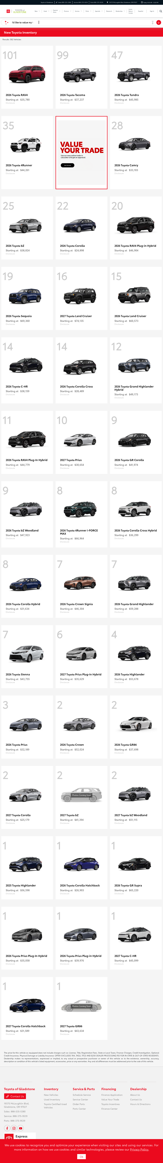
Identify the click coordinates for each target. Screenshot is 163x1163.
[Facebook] (7, 1128)
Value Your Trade (110, 1099)
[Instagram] (14, 1128)
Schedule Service (82, 1094)
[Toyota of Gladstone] (18, 10)
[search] (161, 11)
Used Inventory (52, 1099)
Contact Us (17, 1096)
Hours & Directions (140, 1104)
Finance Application (112, 1094)
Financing (108, 1088)
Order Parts (79, 1104)
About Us (135, 1094)
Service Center (80, 1099)
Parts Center (79, 1108)
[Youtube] (20, 1128)
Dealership (138, 1088)
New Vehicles (51, 1094)
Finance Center (109, 1108)
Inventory (51, 1088)
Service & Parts (84, 1088)
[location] (107, 2)
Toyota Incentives (110, 1104)
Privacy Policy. (139, 1149)
